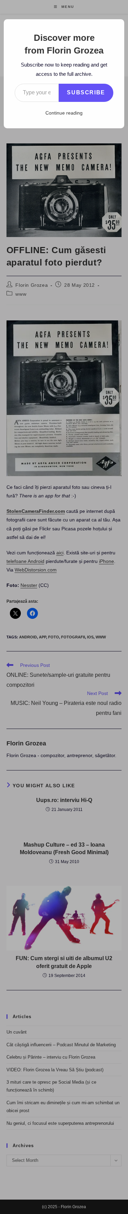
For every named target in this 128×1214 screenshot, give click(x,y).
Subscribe (86, 92)
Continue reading (64, 113)
